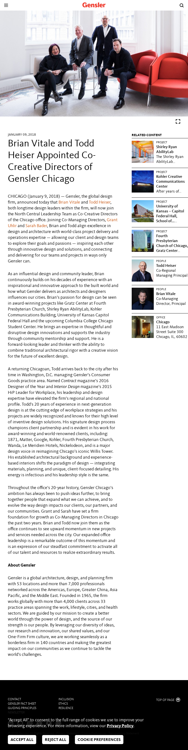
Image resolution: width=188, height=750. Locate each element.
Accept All (22, 740)
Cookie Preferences (99, 740)
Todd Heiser (99, 202)
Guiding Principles (22, 708)
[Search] (181, 5)
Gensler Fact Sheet (22, 703)
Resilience (66, 708)
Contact (14, 699)
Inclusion (66, 699)
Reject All (55, 740)
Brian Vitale (69, 202)
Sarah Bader (36, 226)
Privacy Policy (120, 726)
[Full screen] (178, 122)
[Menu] (6, 5)
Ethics (63, 703)
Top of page (165, 700)
